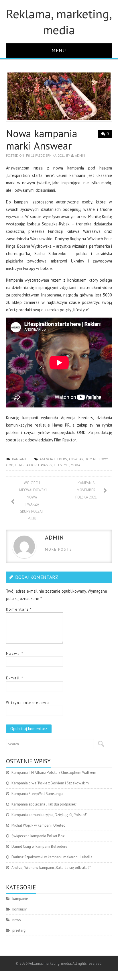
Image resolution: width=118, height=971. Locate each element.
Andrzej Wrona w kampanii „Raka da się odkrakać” (51, 867)
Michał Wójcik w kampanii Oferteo (38, 825)
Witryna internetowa (27, 702)
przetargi (19, 930)
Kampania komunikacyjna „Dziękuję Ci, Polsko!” (49, 814)
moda (75, 465)
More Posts (58, 549)
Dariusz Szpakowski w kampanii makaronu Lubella (52, 857)
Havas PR (45, 465)
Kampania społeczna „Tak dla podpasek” (44, 804)
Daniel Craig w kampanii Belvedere (39, 846)
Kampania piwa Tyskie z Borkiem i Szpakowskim (50, 783)
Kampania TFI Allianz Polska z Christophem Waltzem (53, 772)
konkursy (19, 909)
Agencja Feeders (53, 459)
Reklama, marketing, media (59, 22)
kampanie (19, 459)
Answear (75, 459)
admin (80, 155)
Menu (59, 50)
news (16, 919)
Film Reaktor (26, 465)
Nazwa (14, 653)
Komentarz (19, 609)
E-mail (14, 678)
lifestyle (61, 465)
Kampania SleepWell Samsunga (37, 793)
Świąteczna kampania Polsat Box (38, 835)
